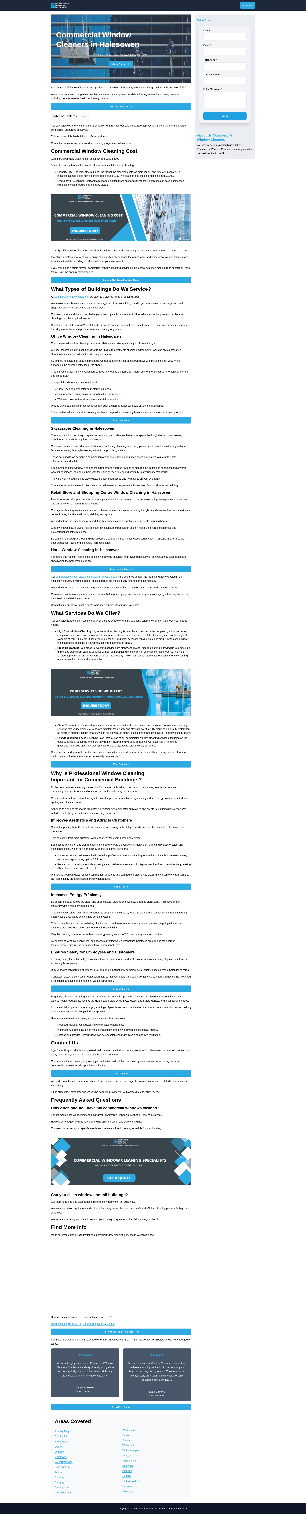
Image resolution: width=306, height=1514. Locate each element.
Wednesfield (129, 1460)
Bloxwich (127, 1465)
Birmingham (62, 1487)
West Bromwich (64, 1462)
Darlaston (127, 1440)
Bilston (126, 1435)
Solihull (126, 1476)
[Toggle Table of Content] (82, 116)
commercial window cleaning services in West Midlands (87, 576)
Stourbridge (89, 1323)
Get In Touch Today (121, 106)
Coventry (127, 1491)
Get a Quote (118, 64)
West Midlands (63, 1492)
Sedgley (59, 1482)
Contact (247, 5)
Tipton (58, 1472)
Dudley (101, 1323)
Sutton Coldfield (131, 1481)
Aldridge (127, 1471)
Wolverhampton (131, 1450)
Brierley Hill (74, 1323)
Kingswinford (62, 1467)
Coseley (59, 1477)
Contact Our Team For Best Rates (121, 280)
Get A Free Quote (121, 1407)
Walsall (126, 1455)
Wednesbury (129, 1430)
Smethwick (61, 1457)
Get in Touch (121, 886)
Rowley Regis (59, 1323)
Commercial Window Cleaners (71, 296)
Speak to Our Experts (121, 569)
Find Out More (121, 420)
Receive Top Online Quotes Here (121, 1331)
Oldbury (110, 1323)
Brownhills (128, 1486)
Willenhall (128, 1445)
